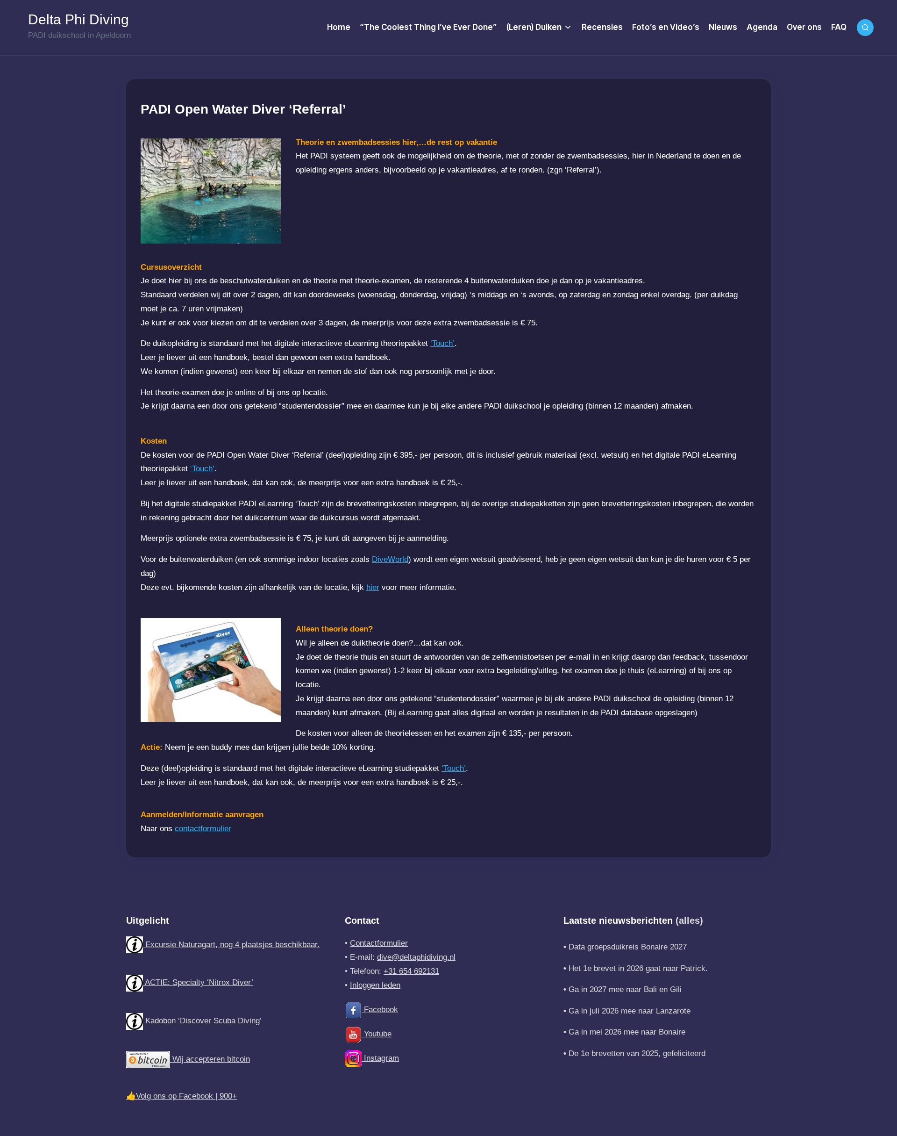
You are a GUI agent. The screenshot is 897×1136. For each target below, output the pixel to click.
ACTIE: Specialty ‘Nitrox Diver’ (198, 982)
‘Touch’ (442, 343)
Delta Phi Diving (78, 20)
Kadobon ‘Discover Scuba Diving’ (202, 1020)
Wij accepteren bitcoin (210, 1059)
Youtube (377, 1033)
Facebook (380, 1009)
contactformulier (203, 828)
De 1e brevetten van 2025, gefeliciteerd (637, 1053)
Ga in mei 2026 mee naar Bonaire (627, 1032)
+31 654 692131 (411, 971)
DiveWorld (390, 559)
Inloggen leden (375, 985)
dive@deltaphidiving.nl (416, 957)
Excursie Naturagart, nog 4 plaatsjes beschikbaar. (231, 944)
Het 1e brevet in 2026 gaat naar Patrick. (638, 968)
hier (372, 587)
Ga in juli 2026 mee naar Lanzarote (630, 1011)
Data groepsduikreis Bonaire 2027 (628, 946)
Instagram (380, 1058)
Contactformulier (379, 943)
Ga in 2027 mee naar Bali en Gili (625, 989)
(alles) (689, 920)
